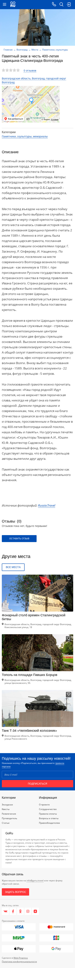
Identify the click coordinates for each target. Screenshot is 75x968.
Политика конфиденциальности (19, 961)
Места (34, 49)
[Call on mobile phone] (54, 4)
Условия (54, 119)
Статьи (5, 822)
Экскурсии (7, 804)
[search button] (61, 4)
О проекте (44, 804)
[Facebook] (13, 911)
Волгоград (22, 49)
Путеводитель (9, 818)
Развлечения (9, 813)
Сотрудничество (48, 809)
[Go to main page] (13, 4)
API (28, 119)
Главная (8, 49)
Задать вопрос (15, 891)
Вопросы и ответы (48, 818)
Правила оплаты (48, 813)
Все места (13, 567)
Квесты (5, 809)
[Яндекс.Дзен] (35, 911)
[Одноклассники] (20, 911)
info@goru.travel (35, 880)
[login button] (68, 4)
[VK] (5, 911)
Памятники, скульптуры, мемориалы (25, 136)
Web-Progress (20, 957)
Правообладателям (49, 822)
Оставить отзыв (19, 538)
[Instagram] (28, 911)
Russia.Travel (46, 505)
